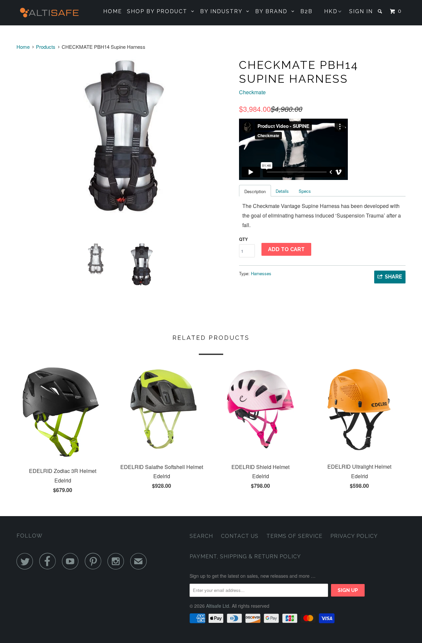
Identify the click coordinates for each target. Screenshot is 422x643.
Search (201, 536)
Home (112, 11)
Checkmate (252, 92)
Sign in (361, 11)
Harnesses (261, 273)
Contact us (239, 536)
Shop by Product (159, 11)
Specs (305, 191)
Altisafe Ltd (217, 605)
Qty (243, 239)
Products (45, 46)
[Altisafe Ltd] (50, 13)
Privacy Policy (354, 536)
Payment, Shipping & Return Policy (245, 556)
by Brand (273, 11)
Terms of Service (294, 536)
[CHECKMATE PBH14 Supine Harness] (124, 139)
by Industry (223, 11)
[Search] (381, 11)
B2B (306, 11)
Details (282, 191)
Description (255, 191)
